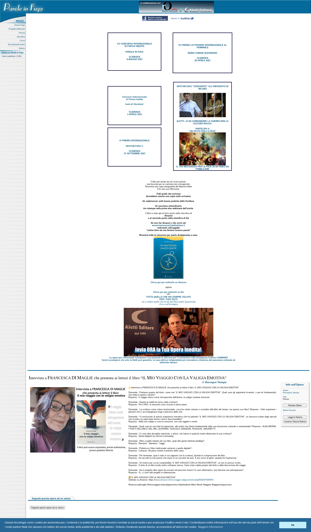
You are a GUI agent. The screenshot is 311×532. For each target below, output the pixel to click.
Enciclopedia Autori (17, 44)
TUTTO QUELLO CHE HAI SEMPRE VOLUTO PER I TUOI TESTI (168, 298)
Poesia (22, 33)
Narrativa (21, 37)
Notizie (22, 48)
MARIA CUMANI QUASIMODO (202, 53)
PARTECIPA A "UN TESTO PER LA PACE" (202, 130)
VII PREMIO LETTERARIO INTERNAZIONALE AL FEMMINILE (202, 46)
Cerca (23, 40)
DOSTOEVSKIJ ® (134, 146)
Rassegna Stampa (291, 393)
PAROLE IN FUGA (134, 52)
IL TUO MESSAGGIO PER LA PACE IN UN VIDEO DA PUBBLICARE (202, 167)
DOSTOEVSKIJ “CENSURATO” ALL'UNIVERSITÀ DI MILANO (202, 87)
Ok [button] (292, 525)
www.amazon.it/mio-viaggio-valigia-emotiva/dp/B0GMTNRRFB (184, 480)
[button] (276, 525)
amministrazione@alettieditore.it (168, 225)
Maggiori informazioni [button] (210, 527)
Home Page (20, 25)
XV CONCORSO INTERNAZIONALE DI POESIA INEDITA (134, 45)
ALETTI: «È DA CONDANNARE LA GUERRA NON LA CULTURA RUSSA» (202, 122)
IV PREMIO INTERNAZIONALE (134, 140)
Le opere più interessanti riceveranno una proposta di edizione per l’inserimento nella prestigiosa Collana (168, 357)
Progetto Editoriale (17, 29)
